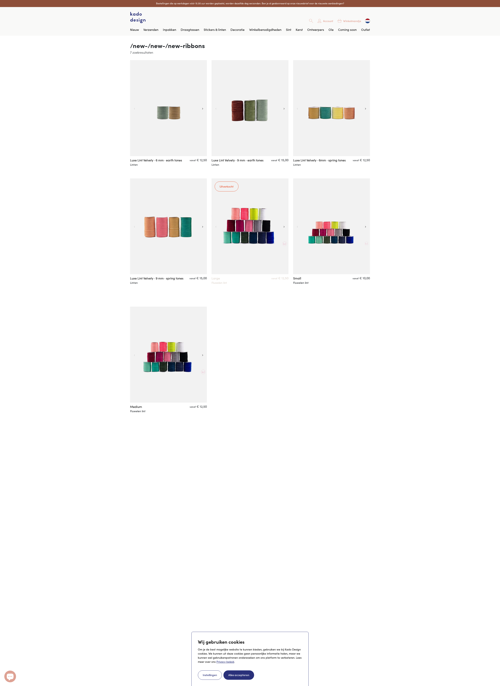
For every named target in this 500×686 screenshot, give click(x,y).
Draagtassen (190, 30)
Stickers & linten (215, 30)
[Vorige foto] (134, 108)
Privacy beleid (225, 662)
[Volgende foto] (203, 108)
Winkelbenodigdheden (265, 30)
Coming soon (347, 30)
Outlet (365, 30)
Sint (288, 30)
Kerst (299, 30)
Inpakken (169, 30)
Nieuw (134, 30)
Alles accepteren (238, 675)
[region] (168, 108)
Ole (331, 30)
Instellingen (210, 675)
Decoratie (237, 30)
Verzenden (150, 30)
